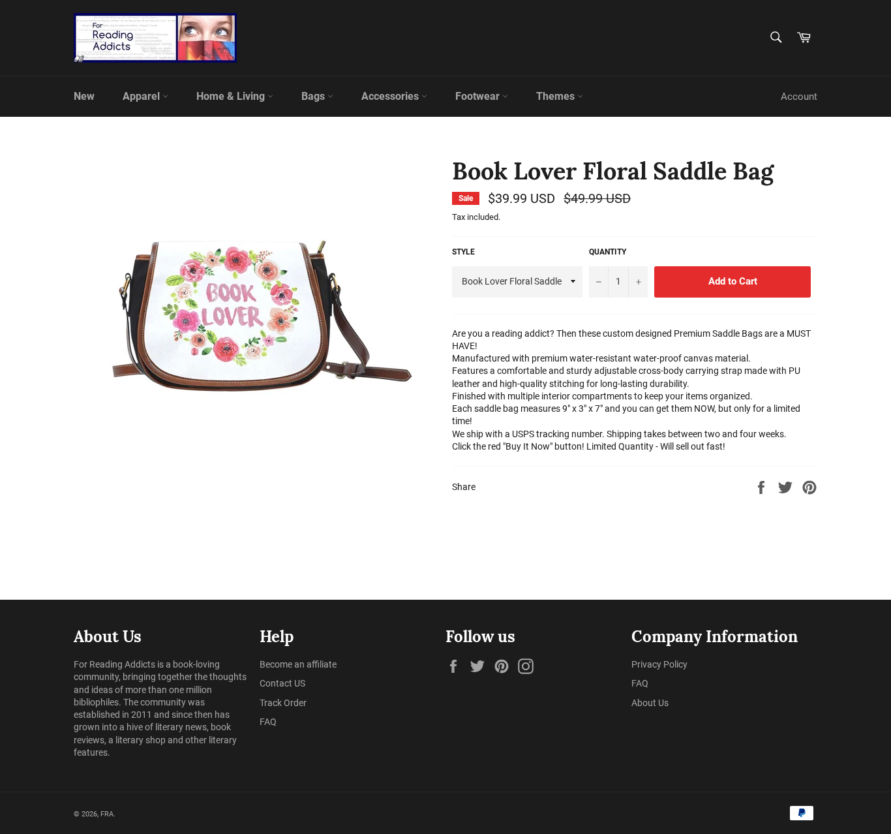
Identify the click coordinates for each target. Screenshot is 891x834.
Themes (556, 96)
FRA (106, 814)
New (84, 96)
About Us (650, 703)
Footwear (478, 96)
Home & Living (231, 96)
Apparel (142, 96)
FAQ (268, 722)
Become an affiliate (298, 664)
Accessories (391, 96)
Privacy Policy (659, 664)
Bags (314, 96)
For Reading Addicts (114, 664)
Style (463, 251)
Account (799, 96)
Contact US (282, 683)
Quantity (607, 251)
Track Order (283, 703)
